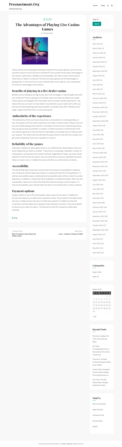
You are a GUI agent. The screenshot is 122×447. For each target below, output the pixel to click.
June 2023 (96, 189)
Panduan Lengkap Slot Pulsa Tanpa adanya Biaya (101, 339)
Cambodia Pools (98, 415)
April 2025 (96, 89)
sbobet (95, 426)
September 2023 (99, 175)
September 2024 (99, 121)
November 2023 (98, 166)
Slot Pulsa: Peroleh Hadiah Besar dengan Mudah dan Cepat (100, 382)
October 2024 (98, 116)
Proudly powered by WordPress (49, 444)
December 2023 (98, 162)
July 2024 (96, 130)
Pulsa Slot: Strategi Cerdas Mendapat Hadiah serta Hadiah (102, 362)
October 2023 (98, 171)
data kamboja (98, 421)
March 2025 (97, 94)
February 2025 (98, 98)
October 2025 (98, 66)
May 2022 (96, 248)
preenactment (48, 33)
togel (94, 277)
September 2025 (99, 71)
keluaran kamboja (99, 404)
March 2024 (97, 148)
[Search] (112, 5)
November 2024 (98, 112)
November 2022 (98, 221)
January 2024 (98, 157)
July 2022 (96, 239)
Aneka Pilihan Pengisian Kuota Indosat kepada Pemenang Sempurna (101, 372)
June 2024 (96, 135)
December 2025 (98, 62)
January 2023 (98, 212)
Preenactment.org (24, 4)
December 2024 (98, 107)
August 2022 (97, 234)
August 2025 (97, 76)
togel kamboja (98, 410)
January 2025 (98, 103)
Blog (103, 5)
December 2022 (98, 216)
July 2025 (96, 80)
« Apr (94, 316)
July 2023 (96, 185)
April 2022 (96, 253)
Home (95, 5)
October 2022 (98, 225)
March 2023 (97, 203)
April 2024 (96, 144)
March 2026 (97, 48)
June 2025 (96, 85)
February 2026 (98, 53)
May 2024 (96, 139)
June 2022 (96, 243)
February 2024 (98, 153)
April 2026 (96, 44)
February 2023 (98, 207)
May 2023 (96, 194)
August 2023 (97, 180)
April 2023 (96, 198)
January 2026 (98, 57)
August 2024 (97, 126)
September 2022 (99, 230)
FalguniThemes (78, 444)
